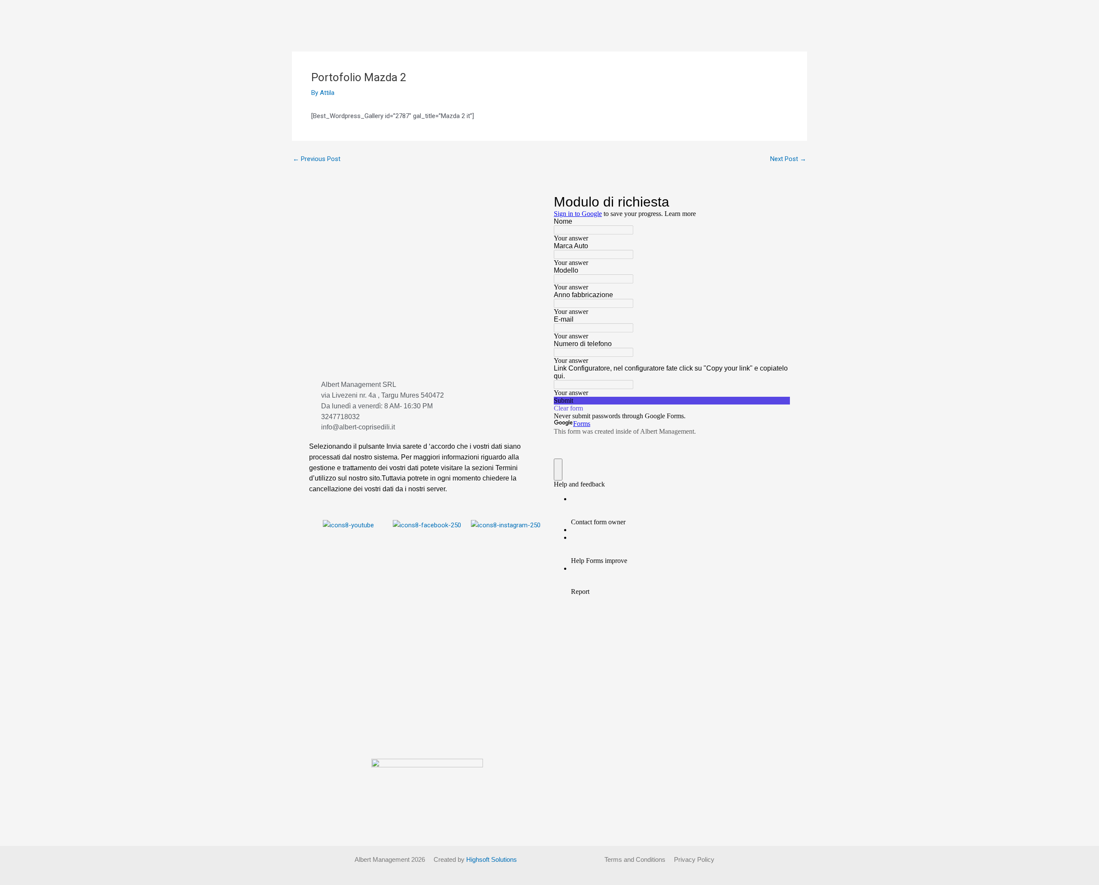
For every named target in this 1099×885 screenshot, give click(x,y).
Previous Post (316, 159)
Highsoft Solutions (491, 859)
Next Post (788, 159)
